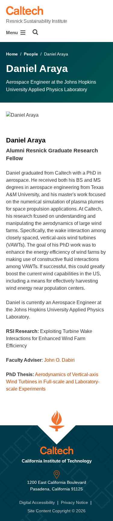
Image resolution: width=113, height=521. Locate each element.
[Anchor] (26, 158)
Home (12, 54)
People (31, 54)
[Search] (35, 32)
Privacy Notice (74, 502)
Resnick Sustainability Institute (36, 21)
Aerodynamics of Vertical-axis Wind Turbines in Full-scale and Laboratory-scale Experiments (52, 381)
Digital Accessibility (37, 502)
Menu (12, 32)
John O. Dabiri (59, 360)
